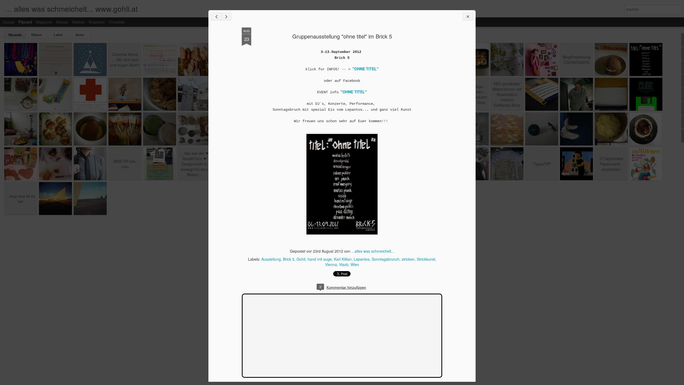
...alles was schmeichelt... (372, 251)
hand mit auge (320, 259)
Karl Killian (343, 259)
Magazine (44, 22)
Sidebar (78, 22)
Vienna (331, 264)
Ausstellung (271, 259)
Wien (355, 264)
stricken (408, 259)
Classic (9, 22)
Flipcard (25, 22)
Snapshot (97, 22)
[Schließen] (468, 17)
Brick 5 (288, 259)
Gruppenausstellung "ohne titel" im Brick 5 (342, 36)
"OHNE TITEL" (354, 91)
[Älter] (226, 17)
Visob (343, 264)
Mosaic (62, 22)
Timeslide (116, 22)
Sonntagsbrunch (385, 259)
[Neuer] (216, 17)
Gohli (301, 259)
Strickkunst (426, 259)
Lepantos (362, 259)
